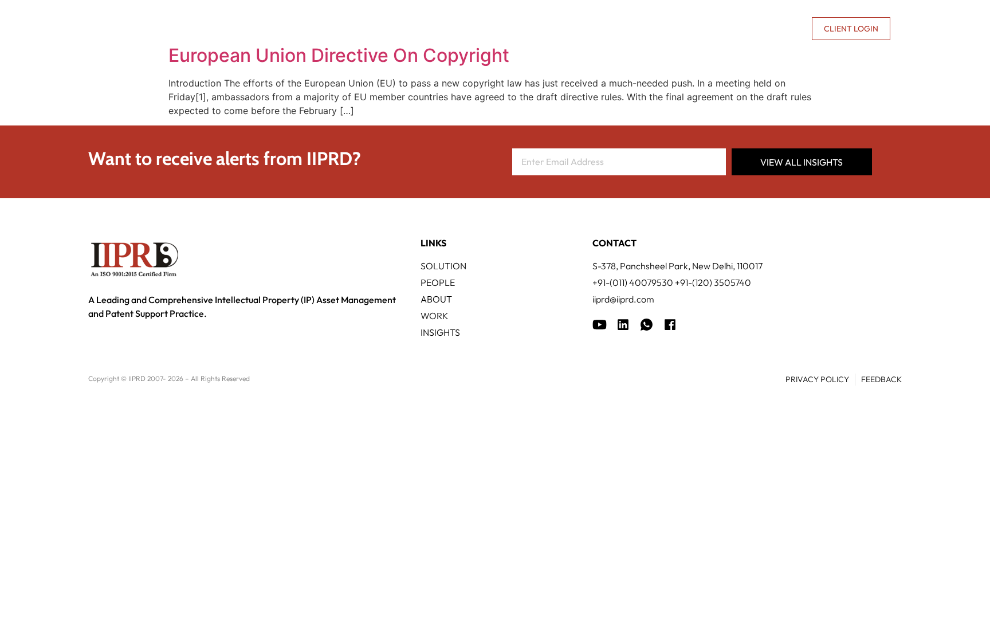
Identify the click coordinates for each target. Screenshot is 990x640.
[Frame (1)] (623, 324)
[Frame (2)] (670, 324)
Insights (655, 28)
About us (705, 28)
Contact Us (775, 28)
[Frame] (646, 324)
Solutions (391, 28)
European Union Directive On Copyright (338, 55)
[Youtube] (599, 324)
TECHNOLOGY (466, 28)
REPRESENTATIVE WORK (565, 28)
